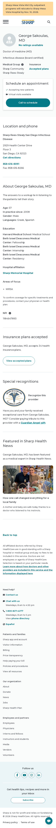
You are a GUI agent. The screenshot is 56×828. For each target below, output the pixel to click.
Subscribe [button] (28, 800)
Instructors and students (16, 739)
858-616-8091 (11, 164)
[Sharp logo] (28, 22)
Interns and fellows (13, 733)
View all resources (12, 671)
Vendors (7, 749)
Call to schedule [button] (28, 102)
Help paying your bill (13, 661)
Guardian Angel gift (33, 422)
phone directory (20, 618)
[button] (6, 22)
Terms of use (27, 822)
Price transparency (13, 655)
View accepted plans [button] (18, 360)
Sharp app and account (15, 639)
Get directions (12, 157)
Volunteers (8, 755)
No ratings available (31, 45)
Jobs (5, 702)
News (6, 697)
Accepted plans (39, 68)
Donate (7, 692)
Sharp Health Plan (12, 708)
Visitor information (12, 645)
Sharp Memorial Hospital (18, 273)
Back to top (10, 535)
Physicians (8, 728)
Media (6, 744)
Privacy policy (10, 822)
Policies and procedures (15, 666)
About (6, 686)
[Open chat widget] (48, 820)
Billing (6, 650)
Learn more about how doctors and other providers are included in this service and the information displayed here (28, 570)
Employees (9, 723)
